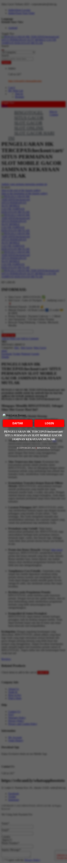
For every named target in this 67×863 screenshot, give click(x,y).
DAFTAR (17, 423)
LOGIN (49, 423)
